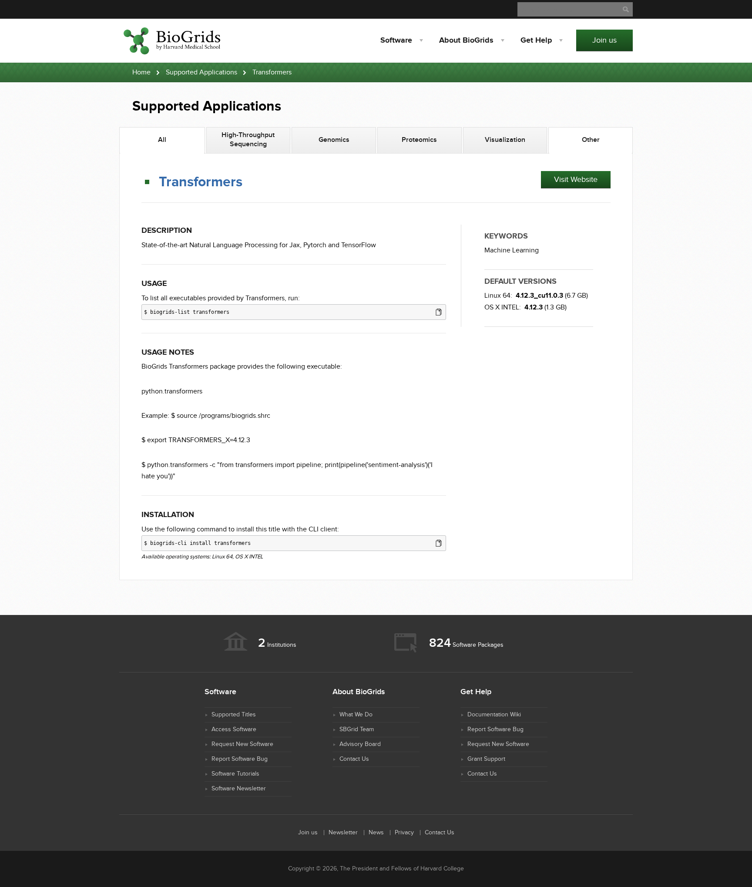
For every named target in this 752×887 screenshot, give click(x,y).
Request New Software (242, 744)
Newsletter (343, 832)
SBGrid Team (356, 729)
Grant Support (486, 759)
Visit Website (576, 179)
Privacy (404, 832)
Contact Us (354, 759)
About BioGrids (466, 40)
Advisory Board (360, 744)
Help (536, 40)
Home (141, 72)
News (376, 832)
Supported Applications (201, 72)
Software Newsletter (239, 788)
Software (396, 40)
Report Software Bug (240, 759)
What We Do (356, 714)
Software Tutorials (235, 773)
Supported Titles (234, 714)
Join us (604, 40)
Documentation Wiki (494, 714)
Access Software (234, 729)
